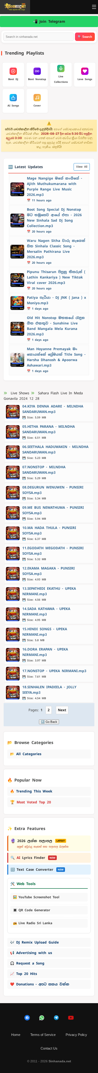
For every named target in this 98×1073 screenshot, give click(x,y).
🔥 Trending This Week (31, 791)
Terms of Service (43, 1035)
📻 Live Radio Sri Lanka (32, 923)
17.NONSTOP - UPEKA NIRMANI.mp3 (54, 671)
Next (62, 710)
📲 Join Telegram (49, 21)
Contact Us (49, 1048)
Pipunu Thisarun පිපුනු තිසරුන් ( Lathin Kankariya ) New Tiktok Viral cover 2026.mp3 (56, 277)
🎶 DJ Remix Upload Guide (34, 942)
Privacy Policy (76, 1035)
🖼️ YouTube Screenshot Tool (36, 897)
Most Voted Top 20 (30, 802)
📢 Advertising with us (31, 953)
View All (81, 167)
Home (15, 1035)
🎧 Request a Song (27, 963)
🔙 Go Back (49, 722)
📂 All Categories (25, 754)
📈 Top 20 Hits (23, 974)
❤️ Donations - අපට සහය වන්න (39, 984)
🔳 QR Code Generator (31, 910)
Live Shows (20, 393)
